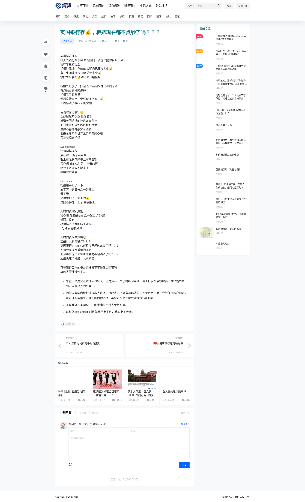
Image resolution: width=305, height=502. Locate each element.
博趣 (75, 496)
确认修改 (185, 424)
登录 (229, 5)
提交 (184, 465)
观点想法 (114, 5)
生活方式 (145, 5)
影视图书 (130, 5)
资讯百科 (82, 5)
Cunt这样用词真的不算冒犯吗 (83, 343)
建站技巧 (161, 5)
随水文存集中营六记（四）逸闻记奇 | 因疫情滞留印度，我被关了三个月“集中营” (142, 397)
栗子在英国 (90, 41)
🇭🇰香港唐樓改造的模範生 (168, 343)
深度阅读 (98, 5)
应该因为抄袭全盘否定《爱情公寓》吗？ (106, 393)
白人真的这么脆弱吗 (174, 391)
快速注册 (242, 5)
